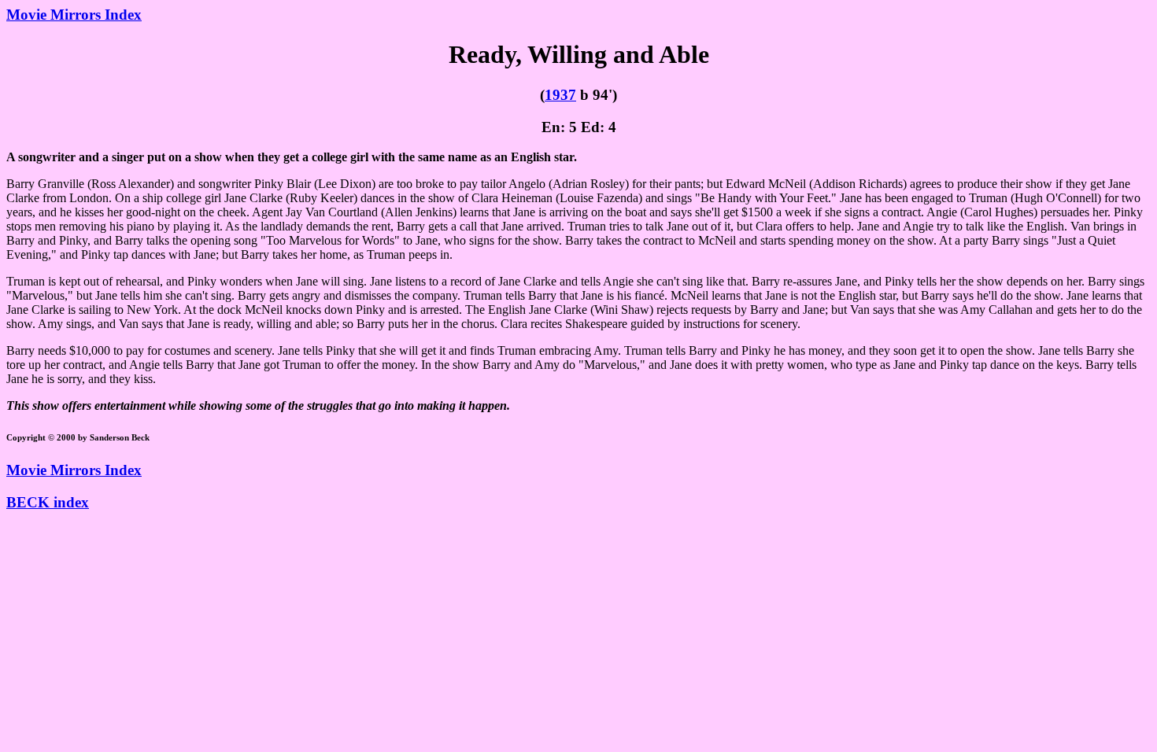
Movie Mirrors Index (74, 14)
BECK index (47, 502)
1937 (560, 95)
